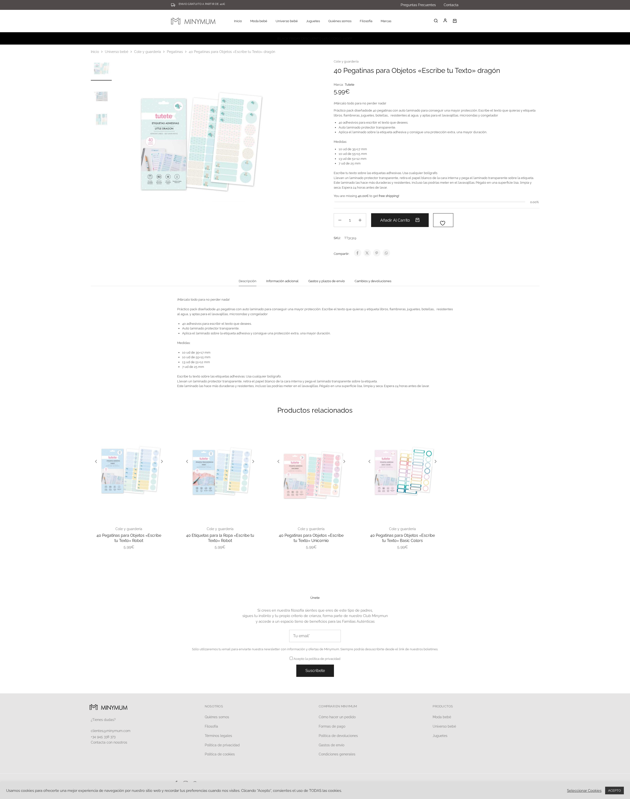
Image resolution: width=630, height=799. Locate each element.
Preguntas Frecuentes (418, 5)
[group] (129, 476)
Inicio (238, 21)
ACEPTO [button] (614, 790)
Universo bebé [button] (287, 21)
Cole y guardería (147, 52)
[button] (96, 461)
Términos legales (218, 736)
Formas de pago (332, 726)
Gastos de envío (331, 745)
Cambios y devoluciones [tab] (373, 281)
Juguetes (440, 736)
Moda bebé (442, 717)
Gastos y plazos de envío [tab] (326, 281)
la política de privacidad (322, 659)
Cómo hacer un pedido (337, 717)
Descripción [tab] (247, 281)
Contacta (451, 5)
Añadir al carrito (395, 220)
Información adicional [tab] (282, 281)
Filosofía (366, 21)
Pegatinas (175, 52)
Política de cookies (220, 754)
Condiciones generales (337, 754)
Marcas (386, 21)
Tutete (349, 84)
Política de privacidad (222, 745)
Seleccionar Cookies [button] (584, 790)
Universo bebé (116, 52)
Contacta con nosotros (109, 742)
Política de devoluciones (338, 736)
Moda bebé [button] (258, 21)
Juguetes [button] (313, 21)
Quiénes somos (339, 21)
